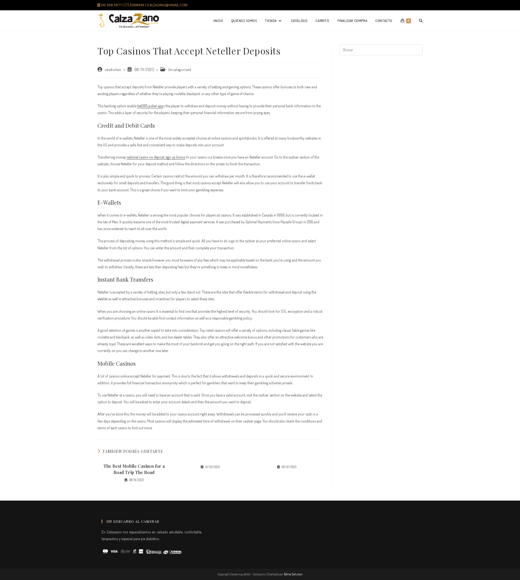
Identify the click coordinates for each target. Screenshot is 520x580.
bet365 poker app (150, 106)
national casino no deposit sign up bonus (156, 157)
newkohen (113, 69)
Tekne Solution (293, 574)
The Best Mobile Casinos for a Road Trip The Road (134, 469)
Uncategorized (179, 69)
